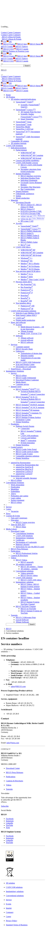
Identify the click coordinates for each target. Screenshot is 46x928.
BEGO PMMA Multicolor (31, 231)
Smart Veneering (27, 119)
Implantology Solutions (25, 538)
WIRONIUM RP (28, 153)
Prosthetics (15, 424)
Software (19, 336)
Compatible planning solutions (27, 456)
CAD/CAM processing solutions (23, 311)
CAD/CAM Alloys (23, 247)
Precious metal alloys (24, 282)
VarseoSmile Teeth (23, 125)
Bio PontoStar (27, 287)
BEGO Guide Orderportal (26, 378)
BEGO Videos (21, 560)
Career (10, 32)
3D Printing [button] (10, 97)
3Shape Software (22, 622)
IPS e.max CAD (27, 221)
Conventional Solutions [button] (15, 483)
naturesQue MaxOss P (24, 469)
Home (8, 95)
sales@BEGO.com (18, 686)
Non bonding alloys (23, 303)
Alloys (13, 494)
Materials (14, 200)
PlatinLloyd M (27, 309)
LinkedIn (9, 823)
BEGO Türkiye (21, 46)
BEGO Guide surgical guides (27, 452)
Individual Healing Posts (30, 178)
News (8, 513)
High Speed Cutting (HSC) (26, 315)
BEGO (8, 629)
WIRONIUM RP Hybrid (31, 158)
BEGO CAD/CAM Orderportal (28, 362)
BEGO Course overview (25, 522)
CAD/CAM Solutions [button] (14, 146)
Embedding (15, 491)
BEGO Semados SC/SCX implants (30, 407)
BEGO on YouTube (28, 609)
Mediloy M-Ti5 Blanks (30, 269)
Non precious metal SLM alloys (28, 271)
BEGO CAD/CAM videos (31, 580)
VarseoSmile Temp (24, 122)
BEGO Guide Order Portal (26, 449)
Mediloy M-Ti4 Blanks (30, 266)
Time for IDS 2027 (18, 525)
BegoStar (25, 295)
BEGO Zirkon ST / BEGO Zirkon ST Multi (31, 206)
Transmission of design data (31, 353)
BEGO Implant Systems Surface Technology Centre (28, 418)
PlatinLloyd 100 (27, 306)
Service (14, 373)
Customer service (22, 384)
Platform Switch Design (25, 426)
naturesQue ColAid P (24, 474)
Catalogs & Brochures (19, 556)
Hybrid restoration (28, 443)
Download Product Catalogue (27, 380)
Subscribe (5, 806)
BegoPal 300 (26, 301)
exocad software (27, 340)
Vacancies (15, 511)
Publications (15, 551)
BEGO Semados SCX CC (27, 397)
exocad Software (22, 620)
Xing (8, 827)
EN (5, 42)
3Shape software (27, 338)
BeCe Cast (25, 245)
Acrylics (19, 223)
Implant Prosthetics (23, 174)
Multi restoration (28, 440)
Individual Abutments (29, 180)
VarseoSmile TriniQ (24, 102)
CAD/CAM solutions (24, 578)
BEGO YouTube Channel (26, 606)
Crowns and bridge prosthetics (27, 160)
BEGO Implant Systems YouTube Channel (30, 603)
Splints (18, 196)
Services (14, 344)
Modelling (15, 489)
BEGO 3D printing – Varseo (32, 567)
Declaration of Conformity (26, 367)
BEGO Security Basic (24, 349)
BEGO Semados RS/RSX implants (30, 405)
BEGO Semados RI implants (27, 410)
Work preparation (17, 485)
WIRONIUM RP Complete (32, 155)
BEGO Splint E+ (27, 233)
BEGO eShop (21, 375)
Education (15, 520)
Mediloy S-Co (27, 274)
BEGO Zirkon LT (28, 209)
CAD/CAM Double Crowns (27, 163)
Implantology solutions (24, 582)
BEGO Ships (21, 527)
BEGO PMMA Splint (29, 242)
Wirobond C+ (27, 258)
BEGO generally (27, 562)
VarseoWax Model (23, 127)
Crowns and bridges (28, 438)
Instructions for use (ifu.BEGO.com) (30, 547)
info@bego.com (13, 743)
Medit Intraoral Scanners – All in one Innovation (32, 328)
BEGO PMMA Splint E (30, 235)
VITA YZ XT (32, 219)
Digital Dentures (22, 191)
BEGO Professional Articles (27, 553)
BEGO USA (8, 49)
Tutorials (14, 615)
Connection (25, 428)
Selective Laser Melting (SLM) (28, 313)
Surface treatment (17, 500)
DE (10, 42)
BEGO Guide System (24, 454)
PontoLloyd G (27, 290)
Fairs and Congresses (19, 518)
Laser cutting (16, 498)
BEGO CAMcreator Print (26, 617)
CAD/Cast (20, 318)
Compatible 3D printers (20, 141)
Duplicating (15, 487)
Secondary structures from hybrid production (31, 170)
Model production (23, 198)
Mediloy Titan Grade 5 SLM (32, 279)
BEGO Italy (22, 44)
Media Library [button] (11, 529)
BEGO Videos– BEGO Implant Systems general (30, 585)
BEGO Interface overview (31, 176)
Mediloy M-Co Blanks (30, 264)
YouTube (9, 825)
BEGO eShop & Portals (11, 37)
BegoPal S (25, 298)
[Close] (2, 74)
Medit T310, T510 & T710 (31, 333)
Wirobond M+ (27, 261)
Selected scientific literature (26, 478)
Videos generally (27, 573)
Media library (21, 382)
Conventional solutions (24, 571)
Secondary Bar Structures (30, 187)
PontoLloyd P (27, 293)
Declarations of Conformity (26, 542)
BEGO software (27, 342)
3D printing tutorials (18, 143)
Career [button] (8, 509)
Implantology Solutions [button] (15, 371)
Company (17, 32)
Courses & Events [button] (13, 516)
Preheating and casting (19, 496)
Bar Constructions (28, 189)
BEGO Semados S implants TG (29, 413)
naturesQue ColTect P (24, 471)
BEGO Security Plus (24, 415)
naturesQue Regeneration (20, 463)
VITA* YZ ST (33, 216)
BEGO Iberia (35, 44)
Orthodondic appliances (25, 194)
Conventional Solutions (25, 533)
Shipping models (27, 356)
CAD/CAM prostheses (29, 436)
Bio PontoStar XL (28, 284)
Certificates (20, 540)
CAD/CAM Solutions (24, 536)
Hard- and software (18, 322)
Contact (4, 32)
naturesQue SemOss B (24, 467)
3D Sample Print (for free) (31, 112)
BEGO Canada (22, 49)
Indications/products (18, 148)
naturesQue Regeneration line (27, 465)
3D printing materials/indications (23, 99)
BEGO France (9, 44)
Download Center (18, 531)
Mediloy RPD (27, 277)
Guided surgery (17, 447)
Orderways (20, 351)
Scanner (19, 325)
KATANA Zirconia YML (30, 213)
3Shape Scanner (27, 331)
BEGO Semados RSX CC (28, 389)
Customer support (22, 347)
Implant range (16, 387)
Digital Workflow (22, 422)
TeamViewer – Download (21, 369)
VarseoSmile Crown (26, 110)
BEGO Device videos (29, 575)
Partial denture (21, 150)
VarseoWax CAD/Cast (24, 129)
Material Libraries (22, 544)
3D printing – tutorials (29, 569)
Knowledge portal (18, 476)
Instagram (9, 821)
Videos (13, 558)
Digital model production (25, 320)
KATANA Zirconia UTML (31, 211)
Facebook (9, 819)
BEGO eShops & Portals (11, 39)
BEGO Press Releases (19, 549)
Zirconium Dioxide (23, 202)
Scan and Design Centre (25, 364)
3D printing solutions (24, 564)
